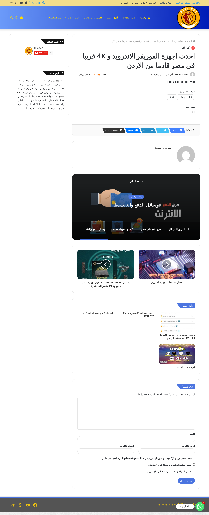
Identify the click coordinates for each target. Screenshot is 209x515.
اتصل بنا (124, 2)
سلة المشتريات (54, 17)
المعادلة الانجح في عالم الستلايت (98, 313)
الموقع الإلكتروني (126, 446)
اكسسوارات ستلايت (93, 17)
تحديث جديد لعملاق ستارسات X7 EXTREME (138, 314)
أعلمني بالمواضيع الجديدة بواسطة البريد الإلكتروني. (169, 471)
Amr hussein (183, 74)
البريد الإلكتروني (188, 446)
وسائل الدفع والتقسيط (136, 204)
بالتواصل (53, 108)
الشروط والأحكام (148, 2)
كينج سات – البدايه (186, 367)
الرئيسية (144, 17)
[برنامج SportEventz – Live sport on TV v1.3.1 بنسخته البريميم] (177, 322)
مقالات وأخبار (166, 2)
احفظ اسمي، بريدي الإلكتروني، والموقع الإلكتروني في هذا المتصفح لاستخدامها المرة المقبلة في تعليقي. (146, 458)
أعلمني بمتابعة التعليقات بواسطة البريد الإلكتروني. (170, 465)
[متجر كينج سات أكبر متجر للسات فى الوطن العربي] (188, 17)
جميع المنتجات (128, 17)
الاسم (192, 433)
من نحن (134, 2)
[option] (136, 207)
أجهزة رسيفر (112, 17)
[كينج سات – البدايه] (177, 354)
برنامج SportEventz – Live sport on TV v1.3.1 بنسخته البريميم (177, 336)
